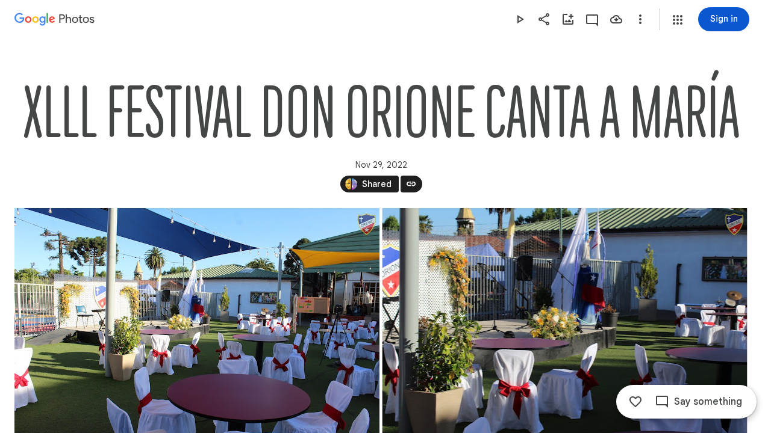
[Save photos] (616, 19)
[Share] (544, 19)
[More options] (640, 19)
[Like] (635, 402)
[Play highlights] (519, 19)
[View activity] (592, 19)
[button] (678, 20)
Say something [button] (708, 402)
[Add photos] (568, 19)
